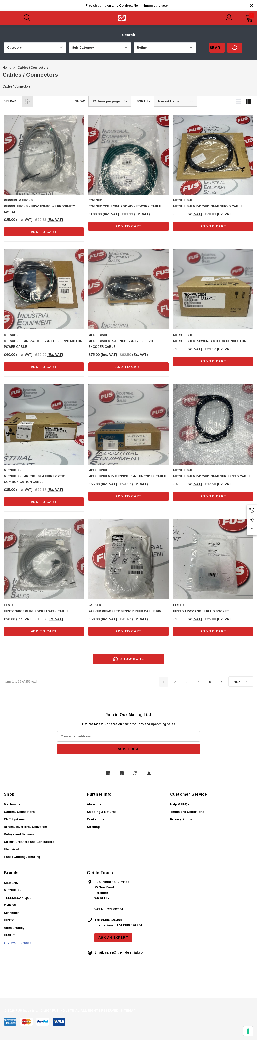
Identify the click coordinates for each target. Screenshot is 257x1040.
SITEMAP (128, 1010)
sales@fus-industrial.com (125, 952)
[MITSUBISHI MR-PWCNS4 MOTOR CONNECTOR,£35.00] (213, 289)
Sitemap (93, 827)
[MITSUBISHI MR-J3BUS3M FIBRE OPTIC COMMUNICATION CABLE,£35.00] (44, 424)
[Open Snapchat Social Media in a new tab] (149, 773)
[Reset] (234, 48)
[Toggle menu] (7, 17)
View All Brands (19, 943)
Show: (80, 101)
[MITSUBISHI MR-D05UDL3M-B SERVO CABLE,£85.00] (213, 155)
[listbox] (175, 101)
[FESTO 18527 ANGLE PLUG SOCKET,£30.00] (213, 559)
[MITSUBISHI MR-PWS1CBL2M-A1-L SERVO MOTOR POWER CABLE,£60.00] (44, 289)
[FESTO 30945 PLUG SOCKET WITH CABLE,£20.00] (44, 559)
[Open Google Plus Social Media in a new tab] (135, 773)
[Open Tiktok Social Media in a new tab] (121, 773)
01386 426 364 (111, 920)
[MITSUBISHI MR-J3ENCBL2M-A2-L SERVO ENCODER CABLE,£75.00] (128, 289)
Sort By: (144, 101)
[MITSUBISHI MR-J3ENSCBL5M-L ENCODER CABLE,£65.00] (128, 424)
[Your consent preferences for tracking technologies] (248, 1031)
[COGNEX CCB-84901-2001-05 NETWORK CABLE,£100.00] (128, 155)
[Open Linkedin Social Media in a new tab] (108, 773)
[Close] (251, 6)
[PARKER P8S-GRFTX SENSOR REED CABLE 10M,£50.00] (128, 559)
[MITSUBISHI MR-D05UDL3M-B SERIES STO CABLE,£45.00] (213, 424)
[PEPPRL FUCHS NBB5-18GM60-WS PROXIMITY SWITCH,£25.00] (44, 155)
